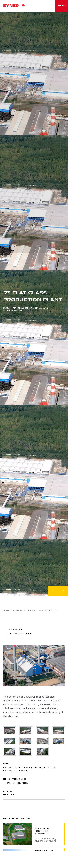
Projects (17, 610)
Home (6, 610)
